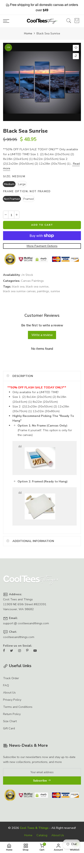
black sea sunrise (37, 286)
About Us (9, 692)
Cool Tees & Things (34, 828)
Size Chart (10, 721)
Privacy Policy (12, 700)
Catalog (41, 835)
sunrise (55, 291)
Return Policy (12, 714)
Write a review (42, 335)
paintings (43, 291)
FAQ (6, 685)
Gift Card (9, 728)
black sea (18, 286)
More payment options (42, 246)
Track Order (11, 678)
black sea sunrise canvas (19, 291)
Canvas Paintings (32, 280)
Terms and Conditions (17, 707)
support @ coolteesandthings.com (26, 623)
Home (28, 33)
